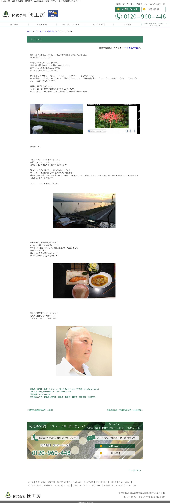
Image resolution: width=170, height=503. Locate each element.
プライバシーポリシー (81, 485)
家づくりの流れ (124, 482)
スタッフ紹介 (88, 482)
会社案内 (77, 482)
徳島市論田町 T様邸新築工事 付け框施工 (124, 410)
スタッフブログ (40, 31)
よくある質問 (59, 485)
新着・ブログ (41, 482)
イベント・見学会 (34, 485)
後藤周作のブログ (55, 31)
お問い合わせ (96, 485)
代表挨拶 (113, 482)
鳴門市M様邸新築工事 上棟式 (40, 410)
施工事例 (51, 482)
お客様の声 (48, 485)
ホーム (29, 31)
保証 (68, 485)
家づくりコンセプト (64, 482)
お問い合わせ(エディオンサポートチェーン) (120, 485)
